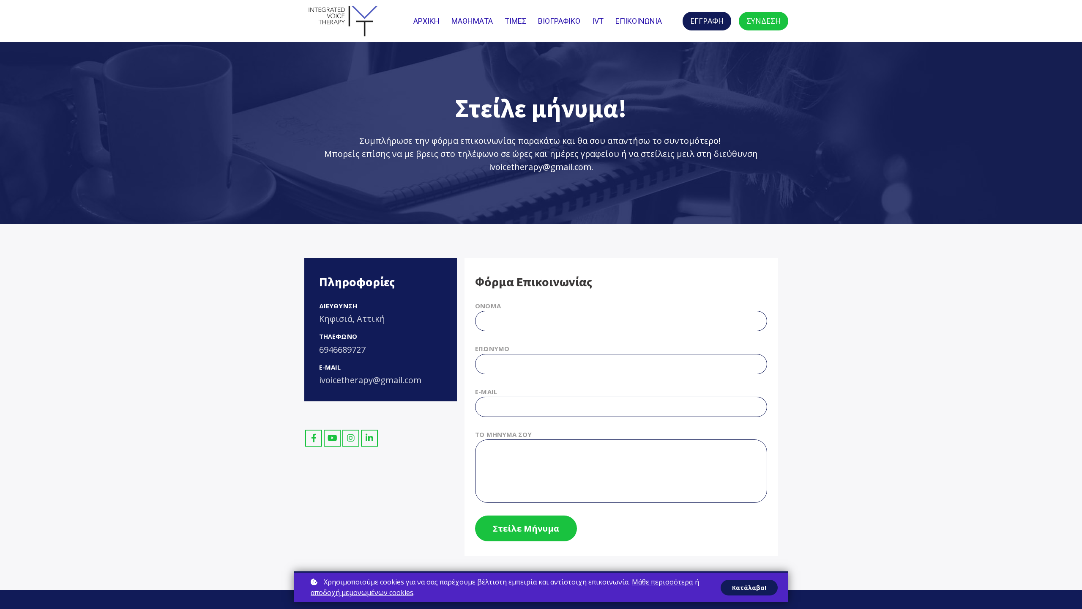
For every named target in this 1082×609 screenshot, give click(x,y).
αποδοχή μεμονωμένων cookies (362, 592)
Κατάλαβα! (749, 588)
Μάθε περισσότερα (662, 582)
